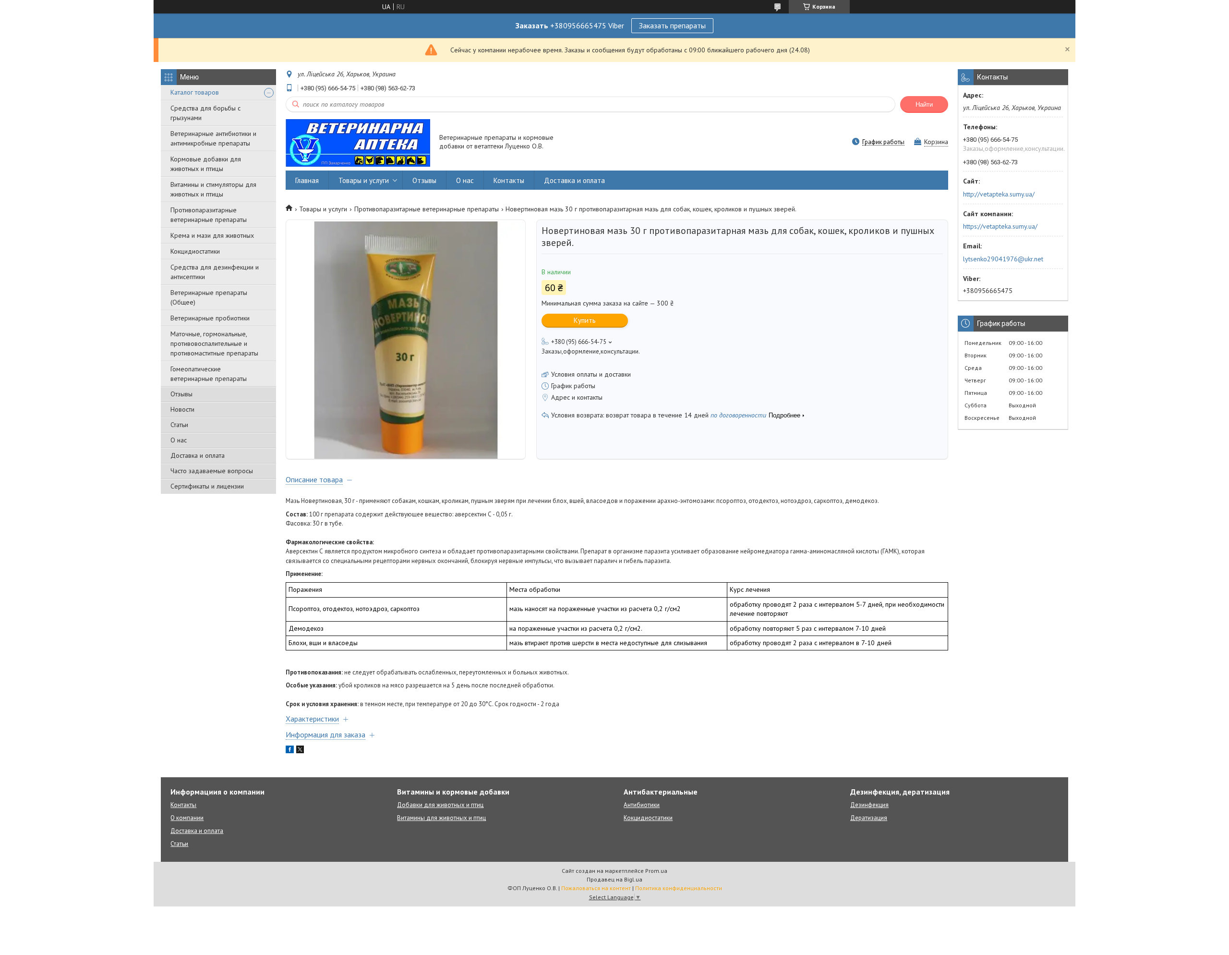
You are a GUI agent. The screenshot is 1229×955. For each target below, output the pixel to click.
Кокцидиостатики (195, 251)
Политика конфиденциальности (678, 888)
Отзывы (181, 394)
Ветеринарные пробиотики (210, 318)
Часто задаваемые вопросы (211, 470)
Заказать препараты (672, 25)
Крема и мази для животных (212, 235)
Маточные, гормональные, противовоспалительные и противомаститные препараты (214, 343)
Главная (307, 180)
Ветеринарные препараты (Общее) (208, 297)
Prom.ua (656, 870)
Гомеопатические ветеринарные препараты (208, 374)
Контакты (509, 180)
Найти (924, 104)
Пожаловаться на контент (596, 888)
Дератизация (868, 818)
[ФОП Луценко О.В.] (358, 142)
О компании (187, 818)
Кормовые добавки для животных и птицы (205, 164)
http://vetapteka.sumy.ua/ (999, 194)
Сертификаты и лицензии (207, 486)
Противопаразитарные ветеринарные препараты (208, 215)
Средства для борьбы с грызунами (205, 113)
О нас (178, 440)
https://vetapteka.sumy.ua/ (1000, 226)
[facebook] (290, 751)
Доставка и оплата (197, 455)
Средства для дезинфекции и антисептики (214, 272)
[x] (300, 751)
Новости (182, 409)
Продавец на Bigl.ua (614, 879)
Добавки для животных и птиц (440, 805)
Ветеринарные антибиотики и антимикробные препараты (213, 138)
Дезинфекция (869, 805)
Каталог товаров (194, 92)
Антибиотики (642, 805)
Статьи (179, 424)
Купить (585, 320)
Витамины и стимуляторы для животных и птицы (213, 189)
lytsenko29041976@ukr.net (1003, 259)
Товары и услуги (363, 180)
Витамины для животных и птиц (441, 818)
